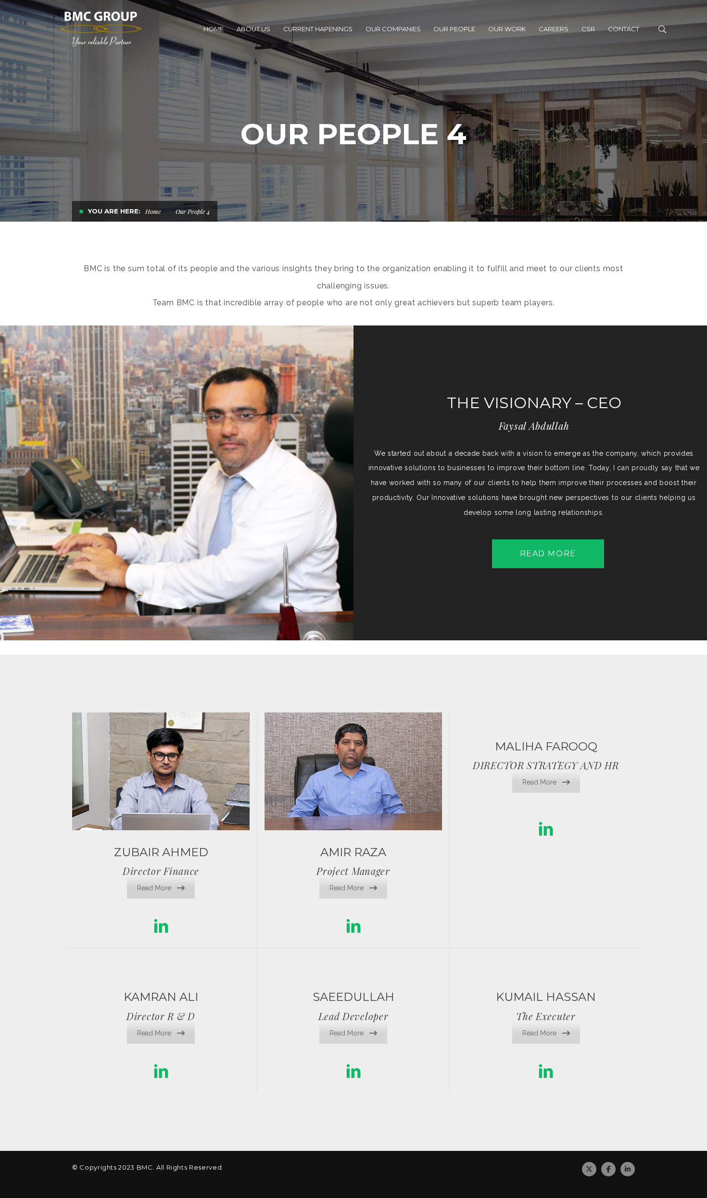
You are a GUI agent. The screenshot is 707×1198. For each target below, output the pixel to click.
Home (153, 211)
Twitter (589, 1169)
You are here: (114, 211)
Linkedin (627, 1169)
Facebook (608, 1169)
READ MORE (548, 553)
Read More (154, 888)
